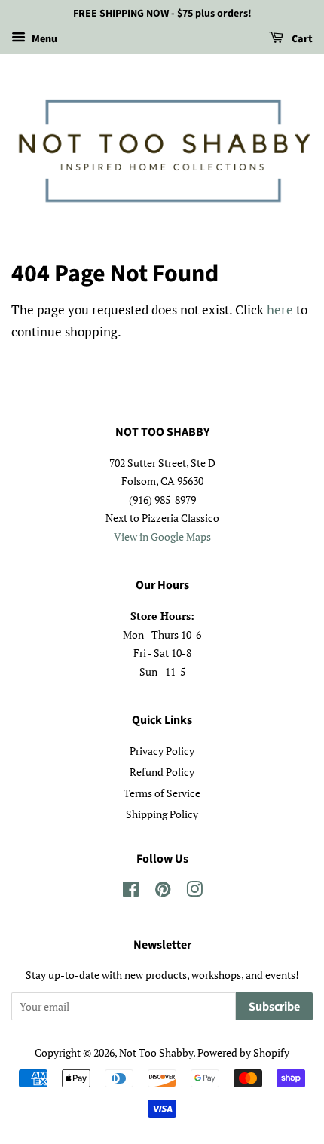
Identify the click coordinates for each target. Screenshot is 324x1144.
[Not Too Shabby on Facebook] (130, 892)
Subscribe (274, 1006)
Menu (43, 39)
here (280, 309)
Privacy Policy (162, 751)
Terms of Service (162, 793)
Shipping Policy (162, 814)
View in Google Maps (162, 536)
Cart (301, 39)
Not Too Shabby (156, 1052)
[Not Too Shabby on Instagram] (194, 892)
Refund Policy (162, 772)
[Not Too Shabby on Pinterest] (162, 892)
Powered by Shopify (243, 1052)
